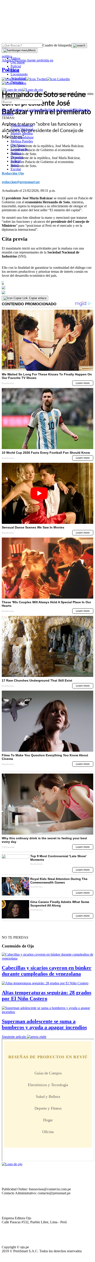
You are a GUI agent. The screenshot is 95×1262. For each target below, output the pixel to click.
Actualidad (18, 78)
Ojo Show (18, 62)
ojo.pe (6, 110)
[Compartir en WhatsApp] (47, 293)
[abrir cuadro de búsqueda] (79, 45)
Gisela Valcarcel (22, 129)
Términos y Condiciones (27, 110)
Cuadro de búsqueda (57, 45)
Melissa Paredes (22, 141)
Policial (16, 66)
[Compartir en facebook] (47, 283)
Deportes (17, 82)
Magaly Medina (22, 133)
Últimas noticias (22, 125)
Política (16, 153)
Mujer (15, 70)
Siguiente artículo (14, 1037)
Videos (15, 58)
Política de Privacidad (60, 110)
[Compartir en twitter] (47, 288)
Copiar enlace (37, 298)
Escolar (16, 169)
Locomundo (19, 74)
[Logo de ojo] (12, 90)
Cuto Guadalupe (22, 137)
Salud (15, 165)
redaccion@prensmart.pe (21, 182)
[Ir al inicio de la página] (12, 929)
